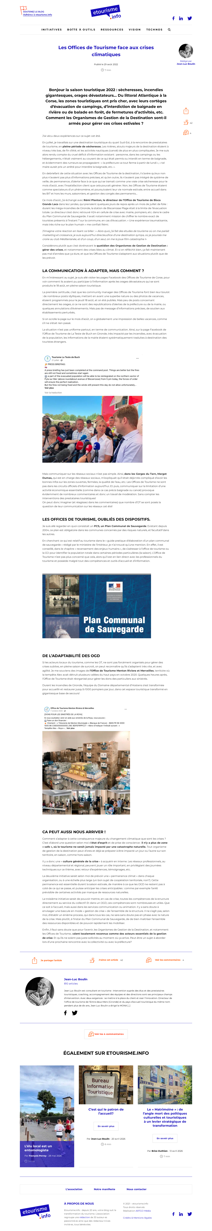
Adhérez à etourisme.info (37, 14)
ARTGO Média (143, 1210)
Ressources (112, 29)
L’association (74, 1189)
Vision (135, 29)
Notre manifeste (104, 1189)
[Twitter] (189, 18)
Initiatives (51, 29)
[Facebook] (173, 18)
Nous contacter (137, 1189)
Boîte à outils (81, 29)
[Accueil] (106, 5)
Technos (154, 29)
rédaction (84, 1217)
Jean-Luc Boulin (75, 979)
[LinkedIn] (181, 18)
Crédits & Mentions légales (137, 1218)
